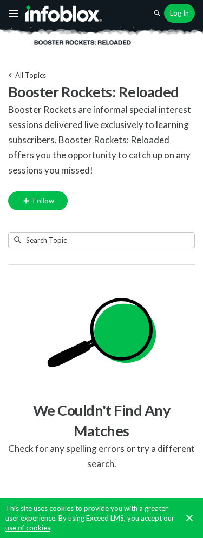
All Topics (30, 75)
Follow (42, 200)
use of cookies (27, 527)
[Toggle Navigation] (14, 13)
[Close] (189, 518)
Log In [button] (179, 13)
